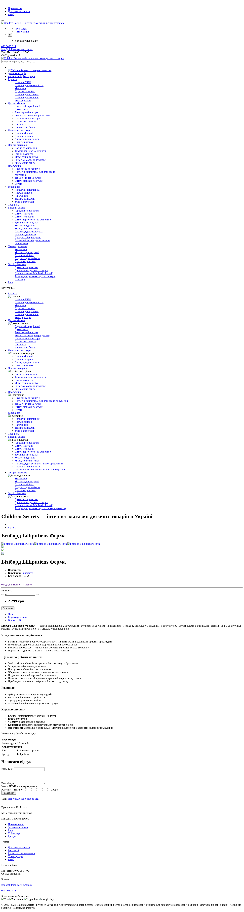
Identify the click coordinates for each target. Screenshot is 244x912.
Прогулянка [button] (14, 165)
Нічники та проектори (27, 118)
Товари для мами (17, 472)
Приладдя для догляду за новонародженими (28, 233)
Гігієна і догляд (16, 436)
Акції (11, 14)
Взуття (18, 183)
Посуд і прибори (24, 192)
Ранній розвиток (24, 153)
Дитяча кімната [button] (16, 103)
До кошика (8, 608)
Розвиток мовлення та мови (30, 159)
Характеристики (17, 617)
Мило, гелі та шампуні (27, 228)
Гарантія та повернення (21, 853)
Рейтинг (6, 789)
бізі (37, 798)
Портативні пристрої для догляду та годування (41, 400)
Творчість (13, 204)
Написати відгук (22, 584)
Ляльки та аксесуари (19, 350)
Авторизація (22, 31)
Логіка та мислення (26, 148)
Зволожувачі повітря (26, 112)
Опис (11, 614)
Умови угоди (15, 856)
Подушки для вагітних (27, 258)
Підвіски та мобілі (25, 91)
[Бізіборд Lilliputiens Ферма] (17, 543)
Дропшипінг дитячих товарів (31, 270)
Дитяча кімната (16, 320)
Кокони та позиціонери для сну (32, 115)
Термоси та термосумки (28, 177)
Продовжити (9, 793)
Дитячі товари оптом (26, 267)
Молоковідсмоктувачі (27, 252)
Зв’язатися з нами (18, 827)
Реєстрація (21, 28)
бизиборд (13, 798)
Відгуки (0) (14, 620)
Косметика (21, 249)
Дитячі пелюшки (24, 216)
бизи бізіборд (26, 798)
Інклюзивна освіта (25, 162)
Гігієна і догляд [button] (16, 207)
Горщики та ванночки (27, 210)
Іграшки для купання (27, 94)
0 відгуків (6, 584)
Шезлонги (20, 124)
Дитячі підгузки (24, 213)
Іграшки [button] (12, 79)
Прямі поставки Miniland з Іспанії (33, 273)
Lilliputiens (27, 573)
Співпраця (14, 833)
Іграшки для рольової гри (29, 85)
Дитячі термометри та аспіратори (33, 219)
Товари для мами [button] (17, 246)
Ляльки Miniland (24, 133)
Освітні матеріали (18, 368)
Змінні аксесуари (24, 201)
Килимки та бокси (25, 127)
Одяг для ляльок (24, 142)
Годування (14, 412)
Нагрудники (22, 195)
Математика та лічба (26, 156)
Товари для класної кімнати (30, 151)
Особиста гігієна (24, 255)
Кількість (6, 590)
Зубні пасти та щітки (26, 222)
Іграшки (12, 293)
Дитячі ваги (21, 109)
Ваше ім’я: (7, 768)
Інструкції (13, 850)
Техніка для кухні (25, 198)
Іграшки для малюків (27, 97)
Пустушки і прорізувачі (28, 237)
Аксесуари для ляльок (27, 139)
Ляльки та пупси (24, 136)
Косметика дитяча (25, 225)
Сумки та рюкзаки (25, 261)
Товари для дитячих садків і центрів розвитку (40, 508)
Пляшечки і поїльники (27, 189)
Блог (10, 282)
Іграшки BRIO (23, 82)
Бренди (12, 836)
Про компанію (16, 824)
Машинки (20, 88)
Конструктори (23, 100)
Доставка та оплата (19, 11)
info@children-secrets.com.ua (17, 49)
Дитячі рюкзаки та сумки (29, 180)
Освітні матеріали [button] (18, 145)
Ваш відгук (7, 783)
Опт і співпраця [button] (17, 264)
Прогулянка (14, 392)
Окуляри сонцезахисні (27, 168)
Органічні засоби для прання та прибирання (40, 469)
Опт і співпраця (17, 493)
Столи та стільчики (25, 121)
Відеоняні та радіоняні (27, 106)
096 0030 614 (8, 46)
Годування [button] (14, 186)
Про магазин (15, 8)
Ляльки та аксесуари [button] (19, 130)
